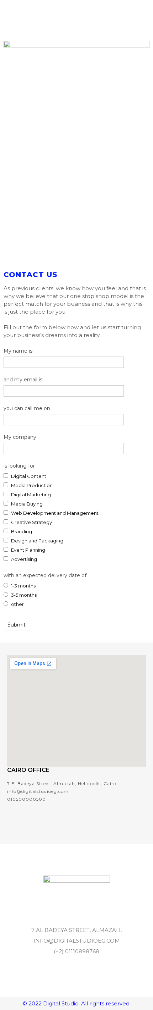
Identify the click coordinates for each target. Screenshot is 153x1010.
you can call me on (27, 408)
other (17, 604)
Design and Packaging (36, 540)
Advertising (23, 559)
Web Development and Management (54, 513)
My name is (18, 351)
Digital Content (28, 476)
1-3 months (23, 586)
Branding (21, 531)
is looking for (19, 466)
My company (20, 437)
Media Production (31, 485)
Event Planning (27, 550)
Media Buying (26, 504)
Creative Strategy (31, 522)
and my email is (23, 379)
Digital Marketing (30, 494)
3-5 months (23, 595)
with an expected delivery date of (45, 575)
